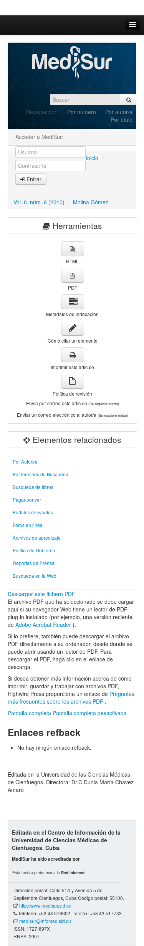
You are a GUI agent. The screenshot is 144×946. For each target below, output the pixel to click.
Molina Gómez (90, 202)
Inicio (92, 158)
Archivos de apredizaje (37, 537)
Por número (81, 112)
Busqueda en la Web (34, 575)
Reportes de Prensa (34, 563)
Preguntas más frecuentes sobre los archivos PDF (71, 697)
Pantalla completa (29, 713)
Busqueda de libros (33, 487)
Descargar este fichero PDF (41, 594)
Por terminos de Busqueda (40, 474)
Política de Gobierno (34, 550)
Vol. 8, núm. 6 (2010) (39, 202)
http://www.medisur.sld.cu (45, 905)
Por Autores (25, 461)
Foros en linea (28, 525)
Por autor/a (118, 112)
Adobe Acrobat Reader (44, 624)
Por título (121, 119)
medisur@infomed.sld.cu (45, 921)
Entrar (33, 179)
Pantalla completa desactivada (90, 713)
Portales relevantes (33, 512)
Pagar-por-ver (27, 499)
